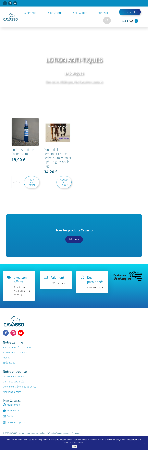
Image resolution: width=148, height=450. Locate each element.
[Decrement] (13, 182)
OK (74, 446)
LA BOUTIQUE (54, 13)
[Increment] (19, 182)
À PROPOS (30, 13)
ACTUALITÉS (80, 13)
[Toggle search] (107, 20)
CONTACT (103, 13)
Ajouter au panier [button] (31, 182)
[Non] (144, 443)
